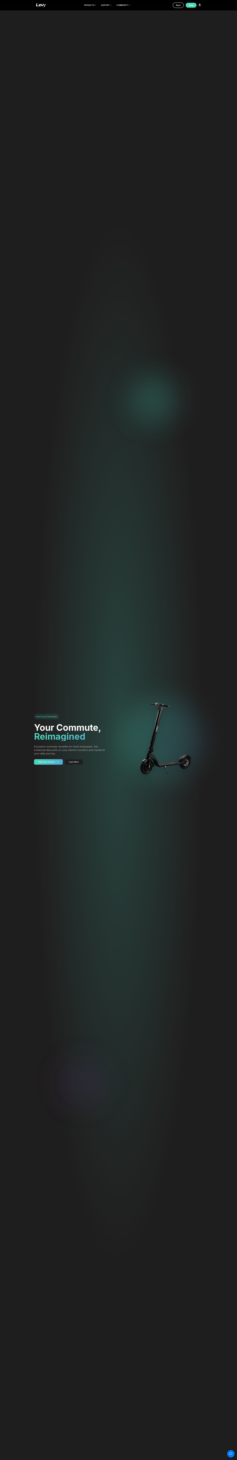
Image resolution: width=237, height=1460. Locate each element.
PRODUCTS (89, 5)
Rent (178, 5)
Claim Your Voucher (46, 762)
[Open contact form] (231, 1454)
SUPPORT (105, 5)
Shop (191, 5)
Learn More (74, 762)
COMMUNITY (122, 5)
